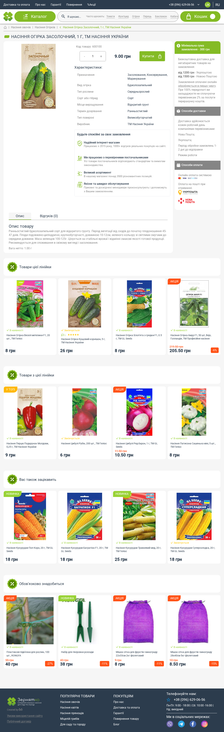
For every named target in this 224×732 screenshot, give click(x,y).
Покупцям (123, 696)
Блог (116, 724)
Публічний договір (19, 721)
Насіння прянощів (72, 713)
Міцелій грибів (69, 718)
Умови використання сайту (25, 715)
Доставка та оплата (17, 4)
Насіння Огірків (45, 27)
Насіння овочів (21, 27)
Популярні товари (77, 696)
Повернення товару (126, 718)
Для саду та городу (73, 724)
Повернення (74, 4)
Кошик (200, 16)
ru (217, 4)
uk (207, 4)
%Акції (91, 4)
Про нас (40, 4)
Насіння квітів (69, 707)
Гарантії (56, 4)
